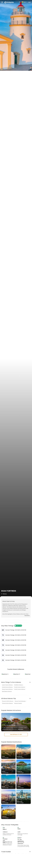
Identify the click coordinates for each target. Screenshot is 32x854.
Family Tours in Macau (19, 689)
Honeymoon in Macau (7, 687)
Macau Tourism (18, 703)
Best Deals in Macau (7, 691)
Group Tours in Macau (7, 689)
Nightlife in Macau (18, 685)
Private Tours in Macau (19, 687)
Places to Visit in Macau (7, 701)
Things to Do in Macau (7, 703)
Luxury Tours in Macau (7, 685)
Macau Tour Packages (20, 701)
